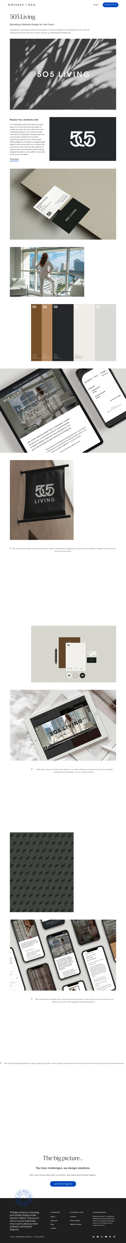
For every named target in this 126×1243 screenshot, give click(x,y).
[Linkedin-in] (93, 1237)
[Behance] (110, 1237)
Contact (53, 1228)
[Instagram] (102, 1237)
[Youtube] (106, 1237)
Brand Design (75, 1220)
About (53, 1216)
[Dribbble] (114, 1237)
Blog (52, 1224)
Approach (54, 1220)
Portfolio (73, 1216)
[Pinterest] (98, 1237)
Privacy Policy (39, 1237)
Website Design (75, 1224)
